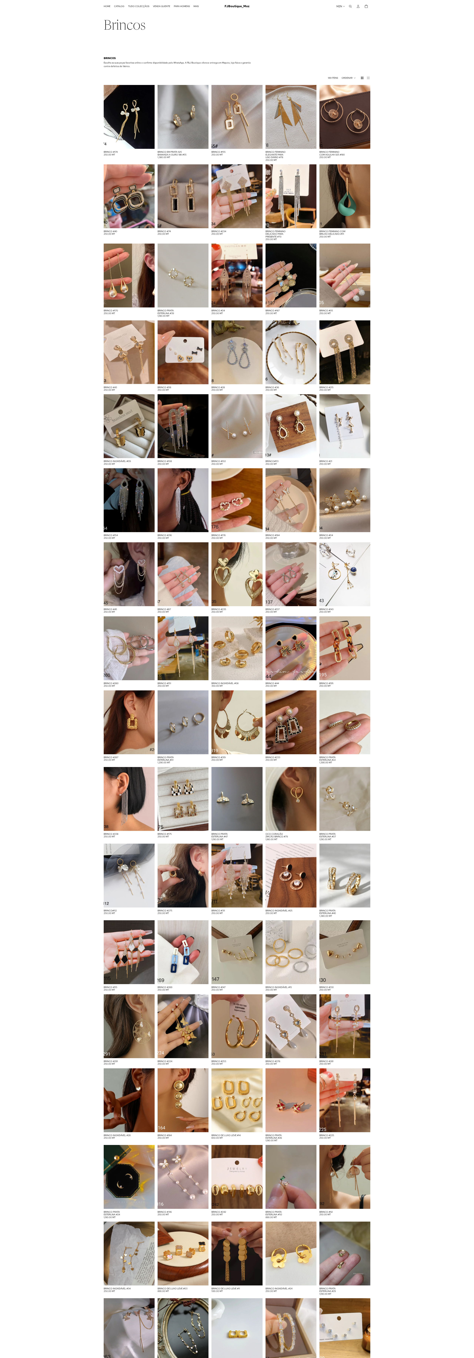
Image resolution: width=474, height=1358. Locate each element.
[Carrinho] (366, 6)
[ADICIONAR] (149, 143)
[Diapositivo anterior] (325, 117)
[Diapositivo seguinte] (364, 117)
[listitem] (196, 6)
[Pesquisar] (350, 6)
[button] (349, 78)
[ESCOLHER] (256, 143)
